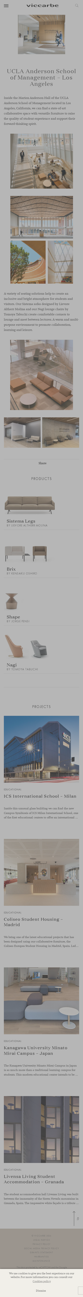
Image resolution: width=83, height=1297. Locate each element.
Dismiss (41, 1290)
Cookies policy (42, 1281)
